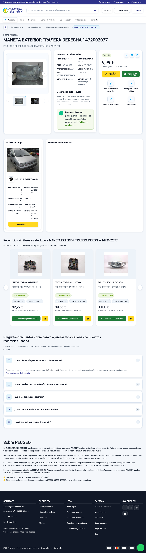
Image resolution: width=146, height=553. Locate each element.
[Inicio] (5, 27)
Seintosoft (57, 548)
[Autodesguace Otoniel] (13, 10)
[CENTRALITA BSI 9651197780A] (73, 264)
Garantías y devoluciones (77, 523)
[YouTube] (125, 513)
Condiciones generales (76, 529)
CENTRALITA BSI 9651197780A (68, 282)
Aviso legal (71, 507)
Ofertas (42, 523)
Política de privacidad (75, 518)
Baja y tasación (65, 20)
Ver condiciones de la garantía (18, 373)
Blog (96, 534)
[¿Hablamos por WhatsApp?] (140, 547)
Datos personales (46, 507)
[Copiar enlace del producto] (137, 55)
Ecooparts (99, 518)
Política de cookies (74, 512)
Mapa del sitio (100, 512)
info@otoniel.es (9, 522)
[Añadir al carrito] (45, 318)
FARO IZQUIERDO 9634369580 (110, 282)
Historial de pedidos (47, 512)
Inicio (22, 20)
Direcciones (43, 518)
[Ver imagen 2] (34, 101)
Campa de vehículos (48, 20)
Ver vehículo (22, 224)
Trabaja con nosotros (103, 507)
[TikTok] (136, 507)
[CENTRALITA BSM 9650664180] (30, 264)
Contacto (94, 20)
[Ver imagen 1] (19, 101)
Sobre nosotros (81, 20)
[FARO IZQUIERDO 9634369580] (116, 264)
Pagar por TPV (100, 529)
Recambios (32, 20)
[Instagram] (130, 507)
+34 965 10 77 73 (10, 517)
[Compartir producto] (126, 55)
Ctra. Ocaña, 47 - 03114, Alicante (16, 511)
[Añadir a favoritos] (132, 55)
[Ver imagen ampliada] (27, 73)
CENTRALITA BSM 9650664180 (25, 282)
